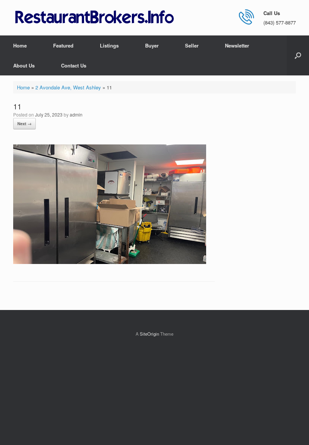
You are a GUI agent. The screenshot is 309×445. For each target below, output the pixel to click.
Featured (63, 45)
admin (76, 114)
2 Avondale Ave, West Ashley (68, 87)
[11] (109, 261)
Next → (24, 123)
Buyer (152, 45)
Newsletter (237, 45)
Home (20, 45)
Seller (192, 45)
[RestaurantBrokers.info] (94, 17)
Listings (109, 45)
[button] (298, 55)
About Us (24, 65)
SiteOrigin (149, 334)
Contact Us (73, 65)
